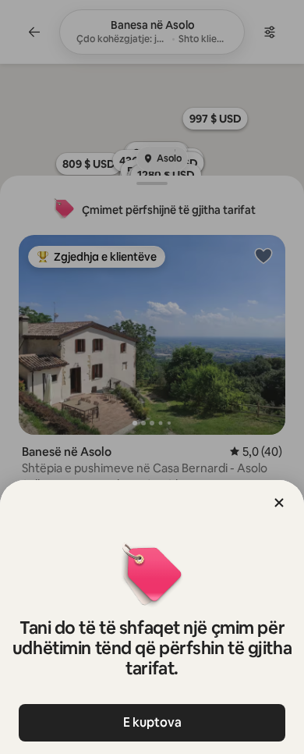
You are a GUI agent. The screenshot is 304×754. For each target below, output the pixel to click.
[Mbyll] (279, 502)
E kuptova (152, 722)
